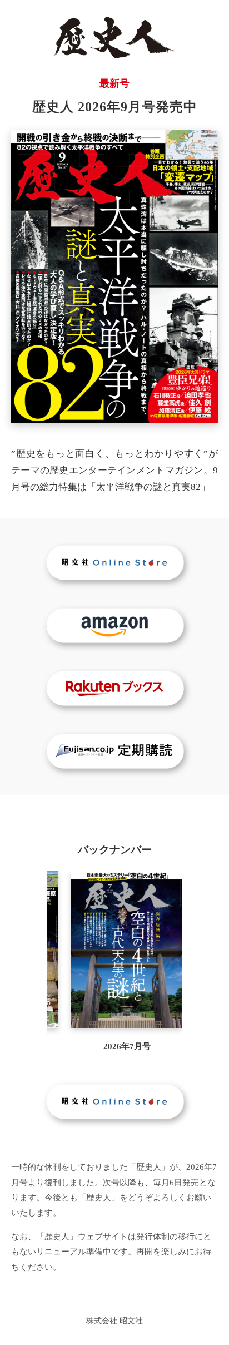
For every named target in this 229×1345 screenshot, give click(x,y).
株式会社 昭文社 (114, 1320)
